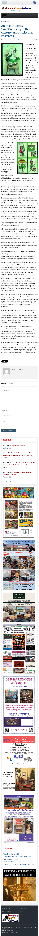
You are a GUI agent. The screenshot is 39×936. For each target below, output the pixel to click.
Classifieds (18, 911)
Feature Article (6, 21)
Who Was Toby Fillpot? (11, 859)
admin (21, 369)
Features (22, 909)
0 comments (22, 40)
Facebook (34, 2)
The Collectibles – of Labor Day (13, 862)
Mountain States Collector (24, 928)
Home (4, 909)
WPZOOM (14, 932)
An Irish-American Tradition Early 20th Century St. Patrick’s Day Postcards (17, 31)
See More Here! (8, 482)
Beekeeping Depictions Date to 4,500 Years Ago (18, 856)
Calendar (6, 911)
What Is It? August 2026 (11, 854)
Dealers (12, 909)
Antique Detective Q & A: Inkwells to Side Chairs (19, 864)
